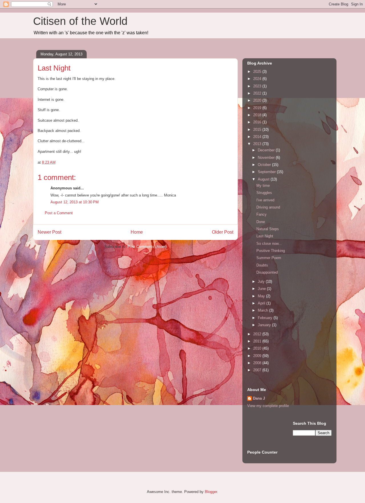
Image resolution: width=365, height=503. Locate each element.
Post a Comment (59, 213)
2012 (257, 334)
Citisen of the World (80, 21)
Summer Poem (268, 258)
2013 (257, 144)
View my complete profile (268, 406)
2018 (257, 115)
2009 (257, 356)
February (265, 318)
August (264, 179)
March (263, 310)
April (262, 303)
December (267, 150)
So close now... (269, 243)
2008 (257, 363)
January (265, 325)
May (262, 296)
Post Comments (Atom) (147, 247)
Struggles (264, 193)
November (267, 157)
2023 (257, 86)
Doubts (262, 265)
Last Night (264, 236)
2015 (257, 129)
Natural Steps (267, 229)
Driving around (268, 207)
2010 (257, 348)
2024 (257, 79)
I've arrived (265, 200)
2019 (257, 108)
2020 (257, 100)
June (262, 288)
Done (260, 222)
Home (137, 232)
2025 (257, 71)
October (265, 165)
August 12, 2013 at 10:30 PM (74, 202)
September (267, 172)
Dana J (259, 398)
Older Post (222, 232)
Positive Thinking (270, 251)
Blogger (211, 492)
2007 (257, 370)
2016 (257, 122)
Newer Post (49, 232)
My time (263, 185)
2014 (257, 137)
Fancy (261, 214)
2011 (257, 341)
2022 (257, 93)
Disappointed (267, 272)
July (262, 281)
